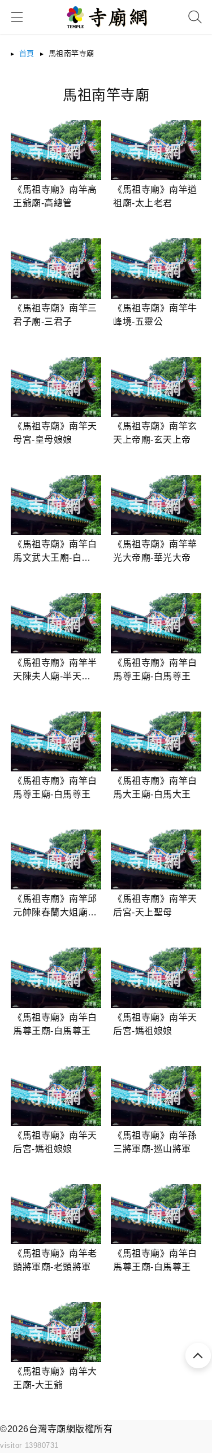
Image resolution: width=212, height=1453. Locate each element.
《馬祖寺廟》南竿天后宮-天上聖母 (155, 905)
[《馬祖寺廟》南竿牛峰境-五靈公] (156, 268)
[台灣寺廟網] (106, 32)
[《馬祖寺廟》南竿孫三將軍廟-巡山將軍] (156, 1096)
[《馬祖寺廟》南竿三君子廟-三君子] (56, 268)
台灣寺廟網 (52, 1429)
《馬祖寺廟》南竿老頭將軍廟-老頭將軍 (55, 1260)
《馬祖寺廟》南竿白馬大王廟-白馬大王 (155, 787)
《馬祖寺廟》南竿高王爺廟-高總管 (55, 196)
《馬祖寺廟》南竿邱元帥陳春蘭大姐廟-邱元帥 (55, 906)
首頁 (26, 53)
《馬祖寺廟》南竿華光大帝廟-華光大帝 (155, 550)
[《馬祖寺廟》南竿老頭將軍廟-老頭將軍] (56, 1214)
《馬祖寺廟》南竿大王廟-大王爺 (55, 1378)
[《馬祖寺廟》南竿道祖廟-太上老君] (156, 150)
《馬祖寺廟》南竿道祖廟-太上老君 (155, 196)
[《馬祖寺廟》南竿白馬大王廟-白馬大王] (156, 741)
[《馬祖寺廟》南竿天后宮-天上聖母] (156, 859)
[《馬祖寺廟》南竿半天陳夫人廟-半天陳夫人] (56, 623)
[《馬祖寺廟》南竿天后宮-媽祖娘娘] (156, 977)
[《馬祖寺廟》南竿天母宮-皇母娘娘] (56, 387)
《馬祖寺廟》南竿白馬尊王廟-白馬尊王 (155, 669)
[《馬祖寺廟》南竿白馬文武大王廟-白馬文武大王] (56, 505)
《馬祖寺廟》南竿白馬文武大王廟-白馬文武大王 (55, 552)
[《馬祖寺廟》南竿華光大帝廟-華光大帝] (156, 505)
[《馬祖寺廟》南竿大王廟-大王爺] (56, 1332)
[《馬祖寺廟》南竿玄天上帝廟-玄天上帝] (156, 387)
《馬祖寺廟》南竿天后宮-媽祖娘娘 (155, 1024)
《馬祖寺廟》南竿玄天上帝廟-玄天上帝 (155, 432)
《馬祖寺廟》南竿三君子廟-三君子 (55, 314)
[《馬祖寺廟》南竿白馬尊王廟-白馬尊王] (156, 623)
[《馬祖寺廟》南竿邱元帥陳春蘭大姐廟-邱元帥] (56, 859)
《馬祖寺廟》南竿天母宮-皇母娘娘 (55, 432)
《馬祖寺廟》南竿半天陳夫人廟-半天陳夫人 (55, 670)
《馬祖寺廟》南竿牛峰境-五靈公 (155, 314)
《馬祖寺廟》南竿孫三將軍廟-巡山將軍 (155, 1142)
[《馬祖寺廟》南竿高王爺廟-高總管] (56, 150)
